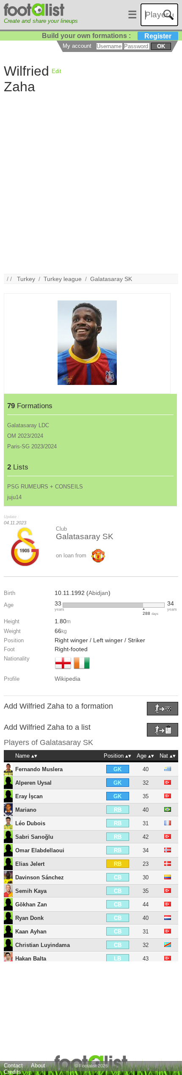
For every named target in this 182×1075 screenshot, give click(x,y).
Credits (12, 1072)
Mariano (25, 810)
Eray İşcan (29, 796)
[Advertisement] (91, 183)
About (38, 1065)
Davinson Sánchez (39, 877)
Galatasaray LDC (28, 425)
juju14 (14, 497)
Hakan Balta (30, 958)
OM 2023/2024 (25, 436)
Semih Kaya (31, 891)
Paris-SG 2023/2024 (32, 446)
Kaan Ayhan (31, 931)
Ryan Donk (29, 918)
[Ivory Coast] (81, 669)
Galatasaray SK (111, 279)
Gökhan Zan (31, 904)
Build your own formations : (106, 35)
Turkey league (63, 279)
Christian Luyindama (42, 945)
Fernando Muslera (39, 769)
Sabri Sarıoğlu (34, 837)
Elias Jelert (29, 864)
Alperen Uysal (33, 783)
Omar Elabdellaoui (39, 850)
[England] (63, 669)
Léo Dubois (30, 823)
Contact (13, 1065)
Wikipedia (67, 678)
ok (161, 46)
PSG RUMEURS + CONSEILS (45, 486)
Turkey (26, 279)
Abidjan (98, 592)
